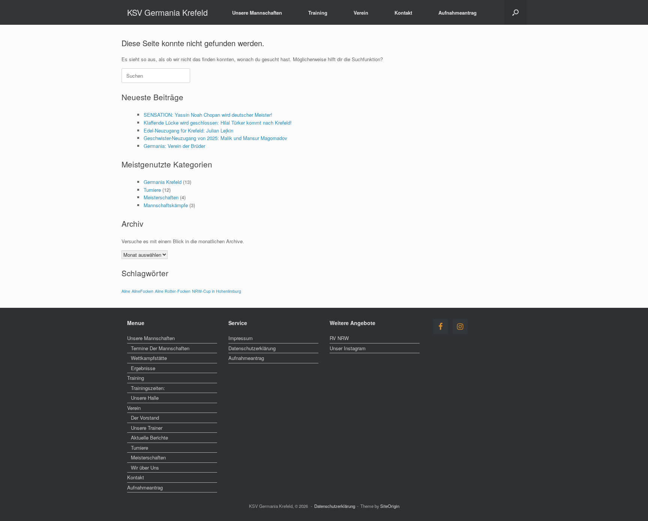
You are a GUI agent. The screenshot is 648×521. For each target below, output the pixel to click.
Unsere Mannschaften (257, 12)
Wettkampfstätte (149, 357)
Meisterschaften (161, 197)
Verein (361, 12)
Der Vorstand (145, 417)
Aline (126, 291)
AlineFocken (142, 291)
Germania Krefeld (163, 181)
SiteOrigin (389, 506)
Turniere (152, 189)
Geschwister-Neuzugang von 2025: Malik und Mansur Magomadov (215, 138)
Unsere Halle (145, 397)
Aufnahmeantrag (457, 12)
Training (317, 12)
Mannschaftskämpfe (166, 205)
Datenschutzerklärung (252, 348)
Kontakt (403, 12)
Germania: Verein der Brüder (174, 145)
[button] (515, 12)
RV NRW (339, 338)
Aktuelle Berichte (149, 437)
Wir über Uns (145, 467)
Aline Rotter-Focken (172, 291)
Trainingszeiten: (148, 388)
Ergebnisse (143, 368)
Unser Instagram (348, 348)
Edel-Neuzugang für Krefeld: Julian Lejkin (188, 130)
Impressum (240, 338)
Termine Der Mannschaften (160, 348)
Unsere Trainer (146, 427)
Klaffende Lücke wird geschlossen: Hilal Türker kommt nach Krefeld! (218, 122)
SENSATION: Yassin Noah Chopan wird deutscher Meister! (208, 114)
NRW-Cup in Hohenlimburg (216, 291)
